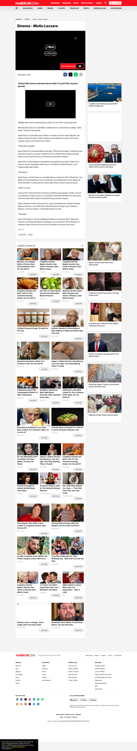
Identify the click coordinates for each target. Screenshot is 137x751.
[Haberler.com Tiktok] (29, 704)
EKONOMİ (55, 3)
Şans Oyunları (72, 674)
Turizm (44, 674)
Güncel (27, 19)
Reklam (97, 655)
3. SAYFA (61, 8)
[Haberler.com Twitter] (25, 699)
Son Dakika (19, 674)
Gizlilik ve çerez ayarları (54, 721)
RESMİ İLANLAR (100, 8)
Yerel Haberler (46, 680)
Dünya (18, 683)
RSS (96, 686)
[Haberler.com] (26, 655)
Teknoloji (45, 668)
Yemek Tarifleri (73, 680)
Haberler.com (72, 662)
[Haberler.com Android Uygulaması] (83, 700)
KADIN (39, 8)
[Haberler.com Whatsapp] (38, 699)
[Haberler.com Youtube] (25, 704)
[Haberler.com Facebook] (21, 699)
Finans (44, 671)
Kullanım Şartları (100, 666)
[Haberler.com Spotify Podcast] (42, 699)
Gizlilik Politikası (100, 668)
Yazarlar (44, 677)
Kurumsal (98, 662)
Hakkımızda (89, 655)
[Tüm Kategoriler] (17, 8)
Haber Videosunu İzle (68, 66)
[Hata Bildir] (64, 721)
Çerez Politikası (100, 671)
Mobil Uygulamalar (101, 683)
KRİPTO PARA (87, 3)
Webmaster (98, 680)
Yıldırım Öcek (22, 234)
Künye (110, 655)
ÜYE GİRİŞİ (117, 3)
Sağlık (44, 666)
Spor (17, 668)
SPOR (75, 3)
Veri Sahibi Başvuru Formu (103, 677)
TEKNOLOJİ (74, 8)
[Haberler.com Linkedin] (34, 699)
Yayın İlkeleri (117, 655)
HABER (99, 3)
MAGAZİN (66, 3)
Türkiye (30, 234)
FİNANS (50, 8)
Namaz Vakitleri (73, 668)
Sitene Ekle (98, 689)
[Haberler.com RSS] (17, 704)
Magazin (18, 671)
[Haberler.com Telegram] (34, 704)
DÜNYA (86, 8)
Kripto (17, 677)
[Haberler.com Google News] (17, 699)
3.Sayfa (18, 680)
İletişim (104, 655)
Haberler (18, 662)
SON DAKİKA (28, 8)
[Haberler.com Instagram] (29, 699)
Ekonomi (18, 666)
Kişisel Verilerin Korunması (103, 674)
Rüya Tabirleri (72, 677)
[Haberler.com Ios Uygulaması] (74, 700)
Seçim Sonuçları (73, 671)
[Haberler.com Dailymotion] (38, 704)
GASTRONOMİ (116, 8)
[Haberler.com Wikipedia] (21, 704)
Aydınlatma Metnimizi (18, 747)
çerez (3, 743)
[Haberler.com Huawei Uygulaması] (93, 700)
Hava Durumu (72, 666)
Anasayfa (19, 19)
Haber (61, 717)
